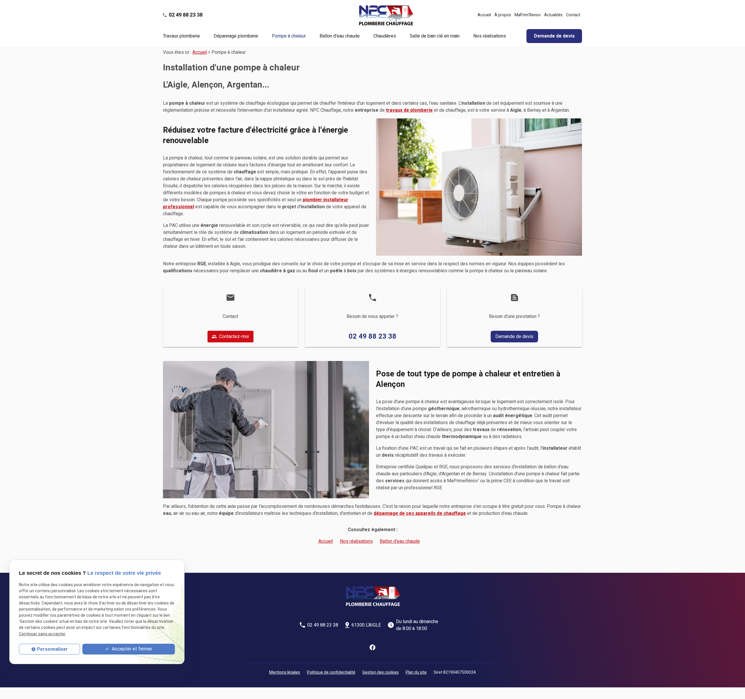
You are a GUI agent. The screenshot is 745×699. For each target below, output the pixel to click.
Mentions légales (284, 672)
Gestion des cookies (380, 672)
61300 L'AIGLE (366, 625)
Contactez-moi (230, 336)
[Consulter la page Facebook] (372, 647)
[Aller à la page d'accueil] (385, 15)
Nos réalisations (489, 36)
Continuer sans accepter (42, 634)
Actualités (553, 15)
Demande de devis (554, 36)
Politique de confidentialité (331, 672)
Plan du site (416, 672)
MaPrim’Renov (528, 15)
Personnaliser (52, 649)
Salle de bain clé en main (435, 36)
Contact (573, 15)
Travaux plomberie (181, 36)
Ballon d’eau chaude (340, 36)
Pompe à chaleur (289, 36)
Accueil (484, 15)
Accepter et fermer (131, 649)
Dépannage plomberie (236, 36)
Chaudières (384, 36)
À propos (502, 15)
